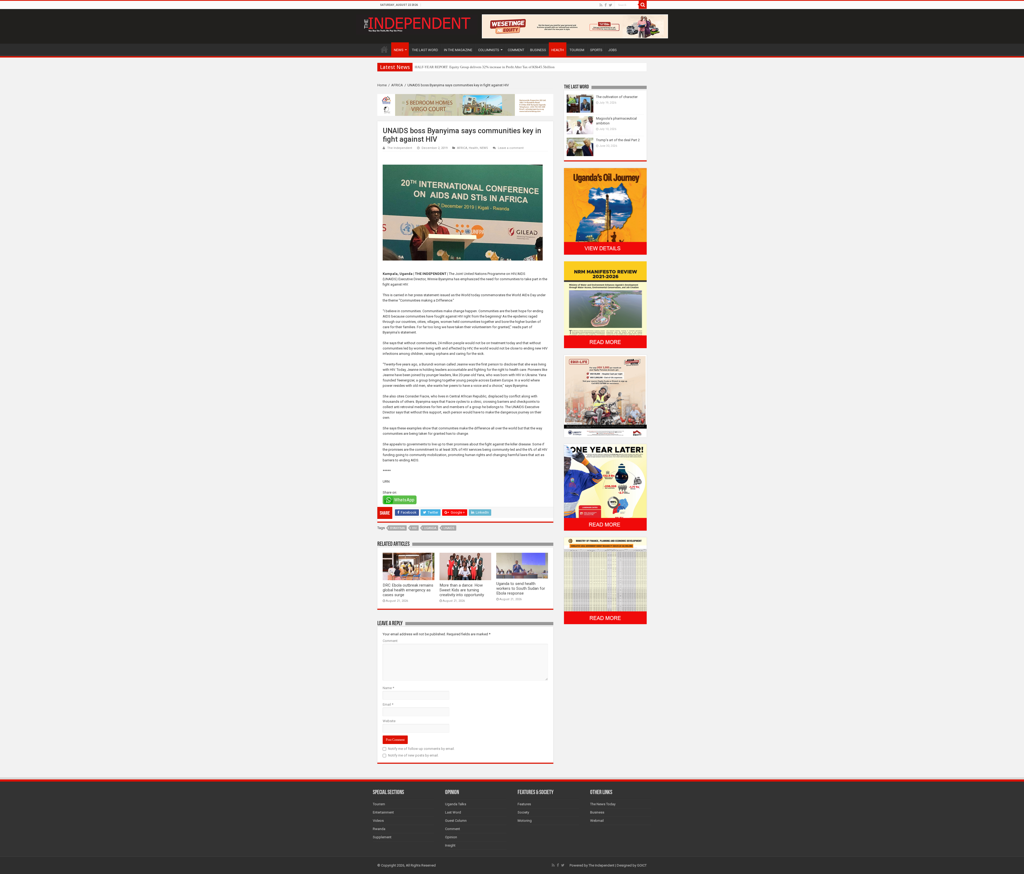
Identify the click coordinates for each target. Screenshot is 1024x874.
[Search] (643, 5)
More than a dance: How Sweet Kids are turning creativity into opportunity (461, 590)
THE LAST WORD (425, 50)
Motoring (525, 821)
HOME (384, 49)
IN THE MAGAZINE (458, 50)
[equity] (605, 396)
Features (524, 804)
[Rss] (601, 5)
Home (382, 85)
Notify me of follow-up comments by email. (421, 749)
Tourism (379, 804)
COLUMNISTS (488, 50)
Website (389, 721)
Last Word (453, 812)
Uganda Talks (455, 804)
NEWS (398, 50)
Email (388, 704)
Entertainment (383, 812)
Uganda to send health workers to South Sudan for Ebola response (520, 588)
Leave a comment (511, 148)
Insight (450, 845)
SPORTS (596, 50)
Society (523, 812)
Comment (390, 641)
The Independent (399, 148)
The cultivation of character (617, 97)
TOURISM (577, 50)
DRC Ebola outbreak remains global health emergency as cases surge (408, 590)
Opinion (451, 837)
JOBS (612, 50)
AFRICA (397, 85)
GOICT (642, 865)
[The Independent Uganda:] (416, 23)
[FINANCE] (605, 581)
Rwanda (379, 829)
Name (388, 688)
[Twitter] (610, 5)
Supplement (382, 837)
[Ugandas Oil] (605, 211)
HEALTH (557, 50)
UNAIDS (448, 528)
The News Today (602, 804)
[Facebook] (605, 5)
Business (597, 812)
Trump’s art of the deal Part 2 (618, 140)
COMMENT (516, 50)
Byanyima (397, 528)
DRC (418, 67)
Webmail (597, 821)
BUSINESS (538, 50)
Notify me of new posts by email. (413, 755)
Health (473, 148)
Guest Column (456, 821)
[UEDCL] (605, 487)
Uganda (430, 528)
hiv (414, 528)
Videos (378, 821)
